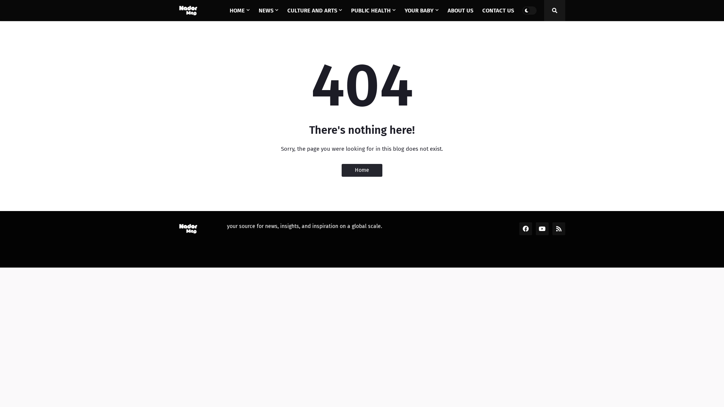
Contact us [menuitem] (498, 10)
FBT (271, 257)
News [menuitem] (266, 10)
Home (362, 170)
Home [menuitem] (237, 10)
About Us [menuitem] (460, 10)
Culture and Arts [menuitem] (312, 10)
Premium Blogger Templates (221, 257)
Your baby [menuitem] (419, 10)
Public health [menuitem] (371, 10)
